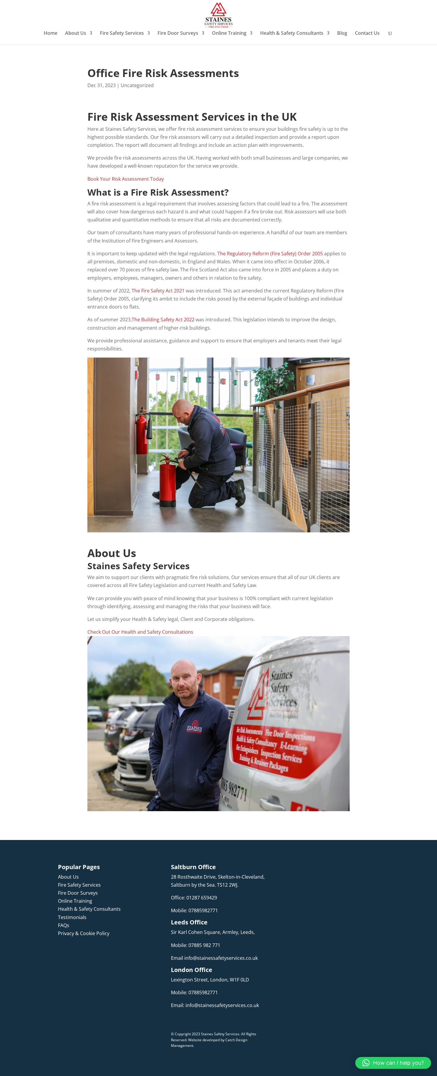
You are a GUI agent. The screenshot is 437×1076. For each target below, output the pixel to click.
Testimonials (72, 917)
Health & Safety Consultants (291, 33)
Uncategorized (137, 85)
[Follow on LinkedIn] (86, 951)
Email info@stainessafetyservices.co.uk (214, 958)
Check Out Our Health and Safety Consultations (140, 632)
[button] (393, 1063)
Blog (342, 33)
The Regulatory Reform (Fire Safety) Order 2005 (270, 253)
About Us (75, 33)
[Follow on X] (98, 951)
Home (50, 33)
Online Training (229, 33)
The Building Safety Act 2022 (164, 319)
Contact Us (367, 33)
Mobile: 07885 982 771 (195, 945)
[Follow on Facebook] (62, 951)
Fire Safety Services (122, 33)
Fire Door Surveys (178, 33)
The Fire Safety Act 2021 (158, 290)
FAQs (63, 925)
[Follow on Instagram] (74, 951)
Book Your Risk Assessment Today (126, 179)
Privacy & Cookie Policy (83, 933)
